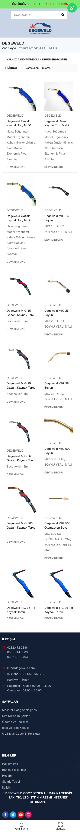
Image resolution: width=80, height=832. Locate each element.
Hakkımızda (10, 763)
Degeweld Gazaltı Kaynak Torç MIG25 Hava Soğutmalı (57, 125)
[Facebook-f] (5, 814)
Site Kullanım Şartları (16, 716)
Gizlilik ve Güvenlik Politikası (21, 733)
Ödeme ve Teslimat (15, 721)
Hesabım (8, 775)
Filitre (10, 67)
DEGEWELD (15, 115)
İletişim (7, 787)
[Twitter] (13, 814)
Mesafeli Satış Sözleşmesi (19, 710)
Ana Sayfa (9, 48)
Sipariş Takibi (11, 781)
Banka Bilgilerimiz (14, 769)
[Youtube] (20, 814)
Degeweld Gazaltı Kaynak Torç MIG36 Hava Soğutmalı (20, 220)
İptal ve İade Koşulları (16, 727)
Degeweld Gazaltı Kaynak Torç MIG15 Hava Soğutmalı (20, 125)
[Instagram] (28, 814)
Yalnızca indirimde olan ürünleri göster (37, 59)
